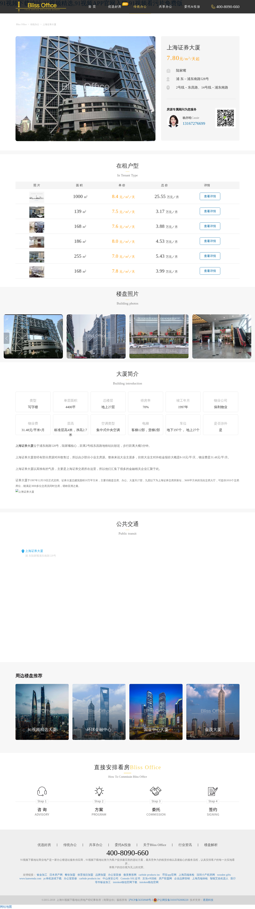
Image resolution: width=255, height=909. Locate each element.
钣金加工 (42, 874)
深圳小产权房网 (206, 874)
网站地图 (6, 906)
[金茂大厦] (213, 711)
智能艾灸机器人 (219, 878)
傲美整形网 (129, 874)
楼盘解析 (211, 845)
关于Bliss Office (154, 845)
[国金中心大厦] (156, 711)
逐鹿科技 (208, 900)
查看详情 (210, 196)
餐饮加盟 (70, 874)
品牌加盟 (100, 874)
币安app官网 (169, 874)
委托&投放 (192, 6)
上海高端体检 (186, 874)
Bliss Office (21, 24)
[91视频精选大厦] (42, 711)
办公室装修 (114, 874)
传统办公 (140, 6)
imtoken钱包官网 (148, 882)
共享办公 (165, 6)
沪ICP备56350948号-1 (141, 900)
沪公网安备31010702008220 (172, 900)
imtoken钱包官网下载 (125, 882)
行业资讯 (185, 845)
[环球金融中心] (99, 711)
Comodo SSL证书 (130, 878)
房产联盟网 (165, 878)
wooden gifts (224, 874)
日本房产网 (56, 874)
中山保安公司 (110, 878)
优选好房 (115, 6)
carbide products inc (149, 874)
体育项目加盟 (85, 874)
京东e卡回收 (149, 878)
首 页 (92, 6)
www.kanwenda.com (30, 878)
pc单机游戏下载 (52, 878)
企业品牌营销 (182, 878)
